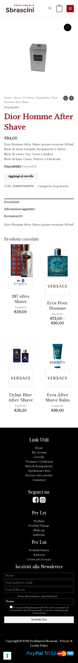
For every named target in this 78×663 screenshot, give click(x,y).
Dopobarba (43, 97)
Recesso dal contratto (39, 475)
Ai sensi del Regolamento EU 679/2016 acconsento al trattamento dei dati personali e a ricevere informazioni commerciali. (39, 610)
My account (39, 452)
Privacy (65, 641)
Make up (39, 530)
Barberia (39, 554)
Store (17, 97)
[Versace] (57, 287)
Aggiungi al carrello (20, 176)
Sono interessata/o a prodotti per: (38, 596)
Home (8, 97)
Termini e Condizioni (39, 461)
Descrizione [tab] (11, 202)
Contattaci (39, 480)
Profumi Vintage (39, 525)
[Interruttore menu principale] (70, 8)
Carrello (39, 457)
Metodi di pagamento (39, 466)
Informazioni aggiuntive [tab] (19, 209)
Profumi (28, 97)
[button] (50, 8)
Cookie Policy (39, 645)
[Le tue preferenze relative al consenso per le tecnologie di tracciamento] (7, 656)
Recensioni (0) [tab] (13, 216)
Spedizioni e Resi (39, 470)
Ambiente (39, 534)
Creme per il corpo (39, 559)
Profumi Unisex (39, 550)
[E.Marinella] (20, 283)
